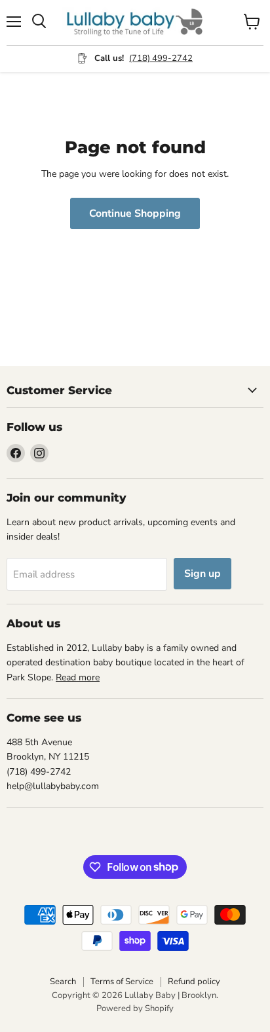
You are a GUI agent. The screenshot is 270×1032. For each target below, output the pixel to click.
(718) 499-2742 (161, 58)
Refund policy (194, 981)
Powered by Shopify (135, 1008)
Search (63, 981)
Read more (78, 677)
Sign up (202, 573)
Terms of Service (121, 981)
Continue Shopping (135, 213)
